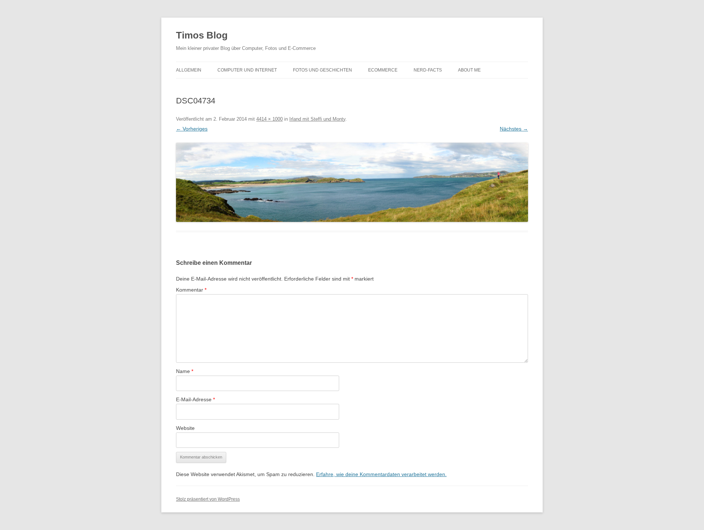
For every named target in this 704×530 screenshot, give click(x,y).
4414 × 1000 (269, 119)
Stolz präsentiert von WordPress (208, 499)
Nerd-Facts (428, 70)
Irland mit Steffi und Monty (317, 119)
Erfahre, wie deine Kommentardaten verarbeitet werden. (381, 474)
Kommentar (191, 290)
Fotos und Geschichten (322, 70)
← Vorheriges (192, 129)
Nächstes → (514, 129)
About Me (469, 70)
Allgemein (188, 70)
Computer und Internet (247, 70)
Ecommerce (382, 70)
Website (185, 428)
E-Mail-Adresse (195, 399)
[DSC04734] (352, 182)
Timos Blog (202, 35)
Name (184, 371)
